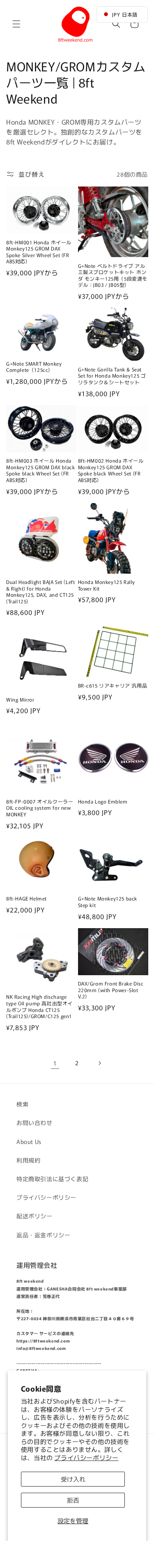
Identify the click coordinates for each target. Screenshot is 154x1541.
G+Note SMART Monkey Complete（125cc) (34, 366)
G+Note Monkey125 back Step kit (108, 901)
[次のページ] (99, 1063)
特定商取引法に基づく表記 (52, 1179)
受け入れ (73, 1479)
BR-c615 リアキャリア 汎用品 (113, 685)
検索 (22, 1104)
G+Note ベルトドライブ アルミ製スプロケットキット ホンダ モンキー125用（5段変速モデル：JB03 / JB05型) (113, 275)
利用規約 (28, 1160)
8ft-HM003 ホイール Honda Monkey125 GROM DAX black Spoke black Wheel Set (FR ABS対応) (40, 470)
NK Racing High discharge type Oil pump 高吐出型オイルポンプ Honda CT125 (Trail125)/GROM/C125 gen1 (41, 1006)
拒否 (73, 1500)
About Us (28, 1141)
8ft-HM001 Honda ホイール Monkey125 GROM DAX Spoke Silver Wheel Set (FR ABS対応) (38, 252)
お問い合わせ (34, 1122)
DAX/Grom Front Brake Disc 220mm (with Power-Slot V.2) (111, 990)
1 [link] (55, 1063)
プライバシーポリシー (86, 1457)
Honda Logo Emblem (105, 801)
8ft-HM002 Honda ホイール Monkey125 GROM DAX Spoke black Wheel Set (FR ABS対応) (111, 470)
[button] (16, 24)
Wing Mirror (22, 699)
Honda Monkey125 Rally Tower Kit (107, 585)
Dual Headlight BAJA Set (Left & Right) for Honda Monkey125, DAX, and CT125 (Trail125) (40, 591)
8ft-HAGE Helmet (26, 898)
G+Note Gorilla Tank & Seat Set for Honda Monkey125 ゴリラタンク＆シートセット (112, 375)
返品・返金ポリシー (43, 1235)
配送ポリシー (34, 1216)
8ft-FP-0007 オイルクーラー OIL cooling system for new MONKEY (39, 808)
